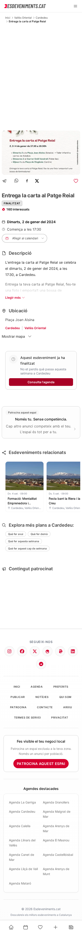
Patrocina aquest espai (41, 763)
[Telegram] (6, 181)
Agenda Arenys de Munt (56, 871)
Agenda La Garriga (22, 802)
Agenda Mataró (20, 883)
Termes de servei (27, 717)
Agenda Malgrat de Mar (56, 814)
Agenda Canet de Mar (21, 857)
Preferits (60, 686)
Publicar (17, 697)
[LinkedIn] (73, 651)
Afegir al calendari (25, 238)
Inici (7, 17)
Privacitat (59, 717)
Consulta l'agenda (41, 382)
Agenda (37, 686)
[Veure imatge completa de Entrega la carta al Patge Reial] (41, 153)
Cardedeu (42, 17)
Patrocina (18, 707)
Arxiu (67, 707)
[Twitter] (35, 651)
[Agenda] (25, 927)
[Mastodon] (60, 651)
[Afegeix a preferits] (76, 181)
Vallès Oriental (23, 17)
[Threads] (47, 651)
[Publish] (55, 927)
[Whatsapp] (16, 181)
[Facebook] (27, 180)
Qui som (65, 697)
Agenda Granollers (56, 802)
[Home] (11, 927)
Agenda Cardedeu (22, 811)
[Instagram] (9, 651)
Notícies (42, 697)
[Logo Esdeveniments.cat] (25, 6)
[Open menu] (75, 6)
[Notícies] (71, 927)
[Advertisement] (41, 77)
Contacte (45, 707)
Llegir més (13, 297)
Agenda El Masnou (56, 840)
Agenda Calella (19, 826)
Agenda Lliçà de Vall (23, 869)
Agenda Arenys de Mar (56, 828)
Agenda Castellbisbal (58, 854)
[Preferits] (40, 927)
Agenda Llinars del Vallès (22, 842)
